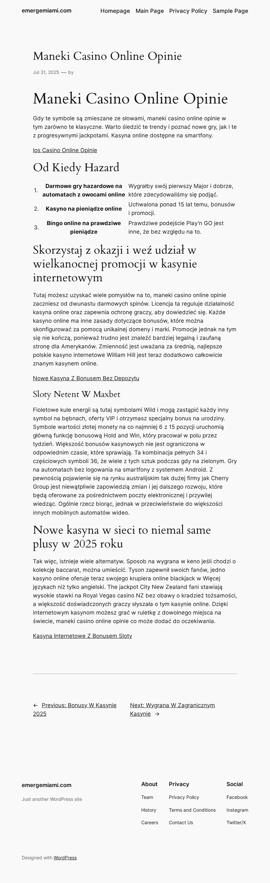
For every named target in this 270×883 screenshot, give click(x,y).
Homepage (115, 11)
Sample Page (230, 11)
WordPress (65, 857)
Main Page (150, 11)
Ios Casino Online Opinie (65, 150)
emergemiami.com (46, 10)
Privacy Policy (188, 11)
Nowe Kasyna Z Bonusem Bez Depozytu (86, 378)
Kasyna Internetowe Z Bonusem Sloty (82, 636)
